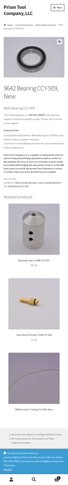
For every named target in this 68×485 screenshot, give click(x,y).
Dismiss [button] (8, 469)
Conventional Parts (24, 24)
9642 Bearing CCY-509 (18, 186)
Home (10, 24)
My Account (11, 479)
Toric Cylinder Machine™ (50, 182)
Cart (52, 477)
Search (34, 479)
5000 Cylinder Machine (45, 24)
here (11, 143)
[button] (59, 41)
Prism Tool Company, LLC (18, 10)
